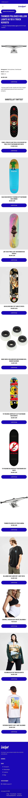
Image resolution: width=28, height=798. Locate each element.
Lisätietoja (14, 81)
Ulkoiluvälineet (11, 69)
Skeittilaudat (18, 69)
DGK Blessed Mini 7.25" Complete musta (14, 306)
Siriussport (6, 766)
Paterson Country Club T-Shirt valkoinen (14, 725)
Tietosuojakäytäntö (11, 795)
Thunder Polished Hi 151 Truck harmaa (14, 523)
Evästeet (19, 794)
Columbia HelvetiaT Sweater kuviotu (14, 672)
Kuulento (5, 772)
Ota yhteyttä (13, 794)
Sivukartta (19, 795)
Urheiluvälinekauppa (8, 11)
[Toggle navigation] (2, 6)
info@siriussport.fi (4, 1)
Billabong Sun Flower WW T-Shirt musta (14, 576)
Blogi (4, 775)
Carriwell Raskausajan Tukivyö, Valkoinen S (14, 619)
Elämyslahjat (6, 769)
